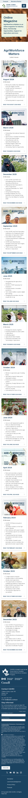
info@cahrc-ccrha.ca (11, 699)
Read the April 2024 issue (11, 494)
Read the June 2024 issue (11, 444)
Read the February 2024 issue (12, 548)
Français (5, 1)
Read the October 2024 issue (12, 394)
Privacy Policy (11, 784)
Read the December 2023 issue (12, 650)
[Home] (10, 5)
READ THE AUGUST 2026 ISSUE (12, 104)
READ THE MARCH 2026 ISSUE (11, 151)
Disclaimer (10, 779)
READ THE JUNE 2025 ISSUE (11, 301)
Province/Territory (5, 718)
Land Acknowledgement (14, 781)
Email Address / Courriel (7, 713)
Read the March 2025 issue (11, 344)
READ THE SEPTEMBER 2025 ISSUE (13, 253)
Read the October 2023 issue (12, 596)
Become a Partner (16, 1)
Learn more (9, 762)
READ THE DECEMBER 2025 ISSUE (12, 203)
